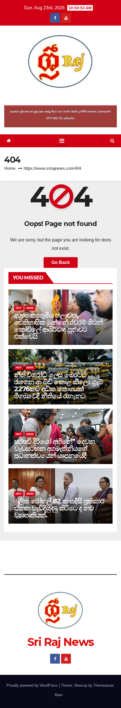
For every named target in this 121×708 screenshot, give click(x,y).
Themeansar (103, 685)
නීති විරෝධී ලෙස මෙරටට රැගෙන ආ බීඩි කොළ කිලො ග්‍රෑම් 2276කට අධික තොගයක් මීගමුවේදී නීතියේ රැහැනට (58, 385)
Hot (19, 307)
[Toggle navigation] (62, 141)
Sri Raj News (60, 98)
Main (29, 307)
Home (9, 168)
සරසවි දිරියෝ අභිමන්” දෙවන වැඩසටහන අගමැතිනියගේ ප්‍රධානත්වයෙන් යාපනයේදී (54, 448)
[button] (112, 140)
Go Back (60, 262)
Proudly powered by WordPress (32, 685)
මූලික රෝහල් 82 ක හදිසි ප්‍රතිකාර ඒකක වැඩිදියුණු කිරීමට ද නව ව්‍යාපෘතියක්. (59, 508)
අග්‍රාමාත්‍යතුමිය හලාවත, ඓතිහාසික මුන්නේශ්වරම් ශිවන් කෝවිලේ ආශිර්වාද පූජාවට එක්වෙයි (58, 325)
